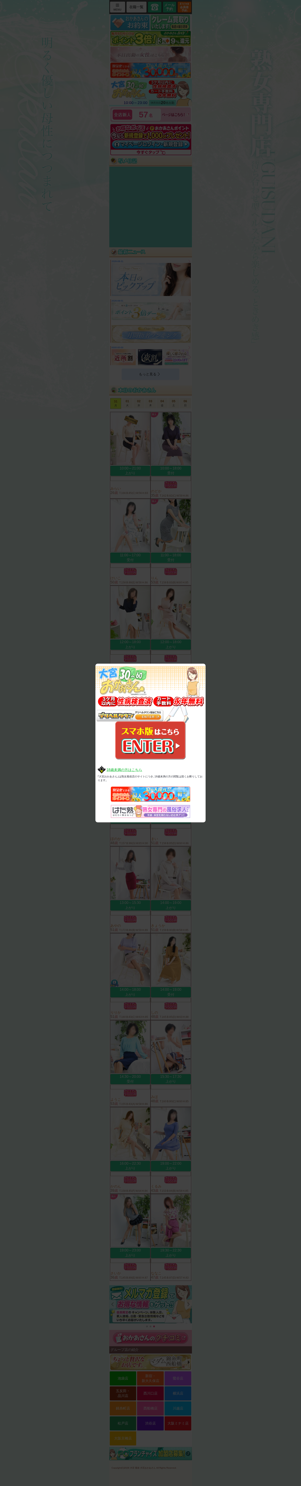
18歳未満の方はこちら (124, 770)
